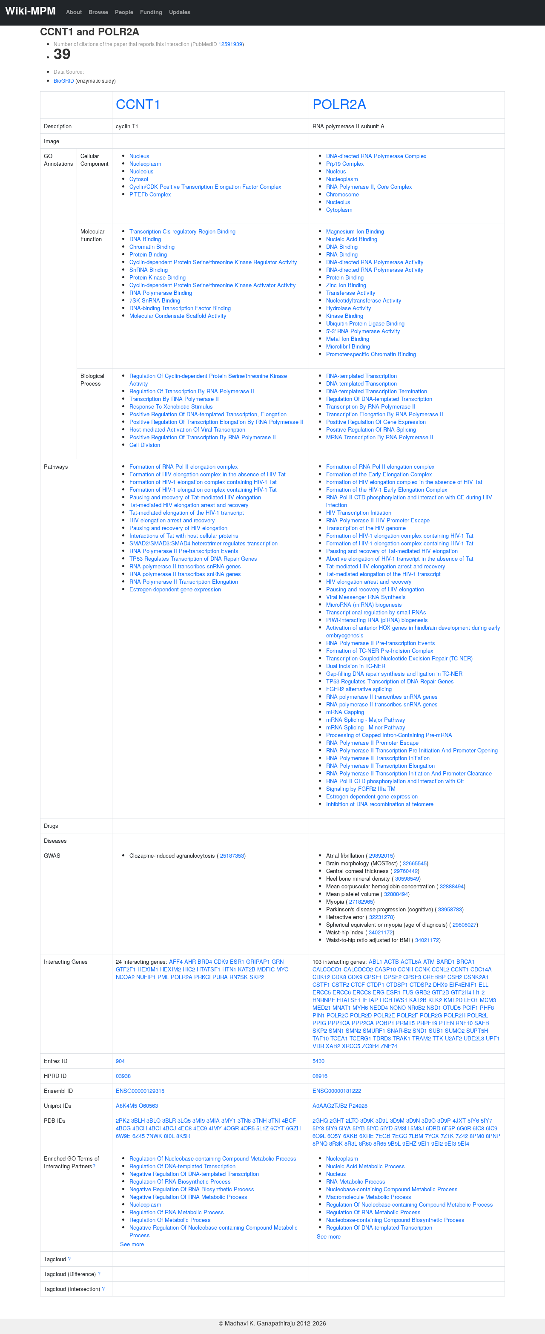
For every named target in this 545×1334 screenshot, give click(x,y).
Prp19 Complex (345, 163)
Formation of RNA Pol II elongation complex (183, 466)
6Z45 (138, 1136)
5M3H (401, 1128)
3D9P (444, 1120)
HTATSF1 (209, 969)
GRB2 (422, 992)
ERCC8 (362, 992)
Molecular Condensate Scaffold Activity (178, 315)
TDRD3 (382, 1038)
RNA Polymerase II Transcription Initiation (378, 758)
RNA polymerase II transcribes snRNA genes (185, 566)
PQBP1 (385, 1023)
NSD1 (434, 1007)
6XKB (350, 1136)
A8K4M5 (126, 1105)
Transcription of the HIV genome (366, 528)
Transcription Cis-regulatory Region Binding (182, 231)
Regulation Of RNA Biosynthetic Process (180, 1181)
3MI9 (198, 1120)
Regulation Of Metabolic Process (170, 1220)
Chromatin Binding (152, 246)
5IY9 (331, 1128)
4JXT (459, 1120)
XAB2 (333, 1046)
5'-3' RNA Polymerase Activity (363, 331)
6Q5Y (334, 1136)
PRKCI (202, 977)
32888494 (452, 886)
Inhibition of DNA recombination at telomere (379, 804)
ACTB (391, 961)
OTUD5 (452, 1007)
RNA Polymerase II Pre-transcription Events (183, 551)
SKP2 (257, 977)
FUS (407, 992)
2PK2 (122, 1120)
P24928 (358, 1105)
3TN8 (244, 1120)
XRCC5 (351, 1046)
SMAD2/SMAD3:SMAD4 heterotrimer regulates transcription (203, 543)
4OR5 (248, 1128)
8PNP (493, 1136)
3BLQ (153, 1120)
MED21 (322, 1007)
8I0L (169, 1136)
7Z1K (447, 1136)
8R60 (365, 1143)
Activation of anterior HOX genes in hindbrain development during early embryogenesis (413, 631)
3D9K (367, 1120)
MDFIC (266, 969)
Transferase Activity (351, 292)
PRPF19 (426, 1023)
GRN (278, 961)
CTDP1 (375, 984)
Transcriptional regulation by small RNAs (376, 612)
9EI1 (424, 1143)
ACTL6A (411, 961)
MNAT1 (342, 1007)
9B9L (394, 1143)
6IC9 (491, 1128)
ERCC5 (322, 992)
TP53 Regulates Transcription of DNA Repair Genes (193, 558)
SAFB (481, 1023)
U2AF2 (453, 1038)
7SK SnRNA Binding (154, 300)
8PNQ (320, 1143)
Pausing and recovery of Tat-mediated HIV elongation (195, 497)
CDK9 (221, 961)
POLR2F (407, 1015)
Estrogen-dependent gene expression (175, 589)
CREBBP (434, 977)
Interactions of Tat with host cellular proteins (183, 535)
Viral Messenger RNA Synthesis (366, 597)
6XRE (366, 1136)
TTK (438, 1038)
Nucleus (139, 156)
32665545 (415, 863)
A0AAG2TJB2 (330, 1105)
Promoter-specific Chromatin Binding (371, 354)
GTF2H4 (461, 992)
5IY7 (486, 1120)
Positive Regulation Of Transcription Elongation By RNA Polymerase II (216, 422)
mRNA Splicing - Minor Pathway (365, 727)
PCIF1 (470, 1007)
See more (132, 1244)
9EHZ (409, 1143)
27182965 (361, 901)
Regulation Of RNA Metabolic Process (176, 1212)
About (74, 12)
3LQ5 (184, 1120)
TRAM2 (421, 1038)
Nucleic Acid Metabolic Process (365, 1166)
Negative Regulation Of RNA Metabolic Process (188, 1197)
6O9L (319, 1136)
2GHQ (320, 1120)
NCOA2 (125, 977)
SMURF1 (374, 1030)
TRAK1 (401, 1038)
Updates (179, 12)
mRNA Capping (345, 712)
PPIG (319, 1023)
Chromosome (342, 194)
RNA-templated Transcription (361, 376)
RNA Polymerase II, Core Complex (369, 186)
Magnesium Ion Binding (355, 231)
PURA (220, 977)
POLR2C (337, 1015)
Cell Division (144, 445)
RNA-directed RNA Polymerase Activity (375, 269)
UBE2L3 (474, 1038)
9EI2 (437, 1143)
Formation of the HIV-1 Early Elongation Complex (386, 489)
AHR (190, 961)
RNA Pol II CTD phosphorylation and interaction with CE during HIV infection (409, 501)
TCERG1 (360, 1038)
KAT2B (246, 969)
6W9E (123, 1136)
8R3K (336, 1143)
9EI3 (450, 1143)
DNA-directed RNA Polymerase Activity (375, 262)
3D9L (382, 1120)
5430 (318, 1061)
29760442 (406, 871)
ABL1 (375, 961)
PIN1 (319, 1015)
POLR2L (477, 1015)
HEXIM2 (170, 969)
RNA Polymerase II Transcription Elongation (183, 581)
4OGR (231, 1128)
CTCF (358, 984)
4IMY (215, 1128)
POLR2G (431, 1015)
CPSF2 (393, 977)
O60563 (148, 1105)
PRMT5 (405, 1023)
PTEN (446, 1023)
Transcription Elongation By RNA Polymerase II (384, 414)
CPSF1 (373, 977)
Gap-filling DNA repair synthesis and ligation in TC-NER (394, 673)
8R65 (379, 1143)
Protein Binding (148, 254)
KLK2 (435, 1000)
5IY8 (318, 1128)
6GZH (293, 1128)
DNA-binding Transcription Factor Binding (180, 308)
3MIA (213, 1120)
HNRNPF (324, 1000)
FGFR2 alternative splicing (359, 689)
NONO (398, 1007)
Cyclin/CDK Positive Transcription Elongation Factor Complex (205, 186)
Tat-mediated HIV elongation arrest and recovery (189, 505)
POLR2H (454, 1015)
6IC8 (478, 1128)
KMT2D (453, 1000)
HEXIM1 (148, 969)
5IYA (345, 1128)
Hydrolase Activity (348, 308)
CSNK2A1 (476, 977)
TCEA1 (339, 1038)
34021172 (381, 932)
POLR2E (384, 1015)
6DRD (433, 1128)
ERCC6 (342, 992)
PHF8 (487, 1007)
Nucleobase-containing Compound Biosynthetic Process (395, 1220)
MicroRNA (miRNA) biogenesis (364, 604)
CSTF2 (340, 984)
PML (163, 977)
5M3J (417, 1128)
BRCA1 (465, 961)
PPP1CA (339, 1023)
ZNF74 (389, 1046)
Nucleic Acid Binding (351, 239)
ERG (378, 992)
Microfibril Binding (348, 346)
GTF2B (440, 992)
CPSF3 (412, 977)
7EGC (399, 1136)
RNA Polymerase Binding (160, 292)
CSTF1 (321, 984)
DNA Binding (145, 239)
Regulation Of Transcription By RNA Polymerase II (191, 391)
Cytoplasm (339, 209)
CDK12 (321, 977)
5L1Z (262, 1128)
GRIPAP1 (258, 961)
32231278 (381, 917)
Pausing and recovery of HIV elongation (178, 528)
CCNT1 (138, 103)
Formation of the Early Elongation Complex (379, 474)
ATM (429, 961)
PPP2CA (363, 1023)
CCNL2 (440, 969)
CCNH (405, 969)
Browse (98, 12)
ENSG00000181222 (337, 1090)
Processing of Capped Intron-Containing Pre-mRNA (389, 735)
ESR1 (237, 961)
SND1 (420, 1030)
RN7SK (238, 977)
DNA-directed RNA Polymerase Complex (376, 156)
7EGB (383, 1136)
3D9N (413, 1120)
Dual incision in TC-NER (355, 666)
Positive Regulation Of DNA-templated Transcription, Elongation (208, 414)
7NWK (154, 1136)
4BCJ (169, 1128)
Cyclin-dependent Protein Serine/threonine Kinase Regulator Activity (213, 262)
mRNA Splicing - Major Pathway (365, 719)
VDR (318, 1046)
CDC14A (481, 969)
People (124, 12)
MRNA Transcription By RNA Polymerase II (379, 437)
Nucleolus (141, 171)
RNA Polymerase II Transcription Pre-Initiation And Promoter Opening (412, 750)
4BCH (139, 1128)
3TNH (259, 1120)
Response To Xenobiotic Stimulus (171, 406)
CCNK (422, 969)
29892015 (381, 855)
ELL (483, 984)
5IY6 (473, 1120)
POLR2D (361, 1015)
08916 (320, 1076)
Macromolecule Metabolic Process (368, 1197)
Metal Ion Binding (347, 338)
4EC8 (185, 1128)
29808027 (464, 924)
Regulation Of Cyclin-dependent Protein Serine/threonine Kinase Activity (208, 379)
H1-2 (479, 992)
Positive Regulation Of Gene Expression (376, 422)
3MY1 (228, 1120)
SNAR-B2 (399, 1030)
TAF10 (321, 1038)
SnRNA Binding (148, 269)
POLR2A (339, 103)
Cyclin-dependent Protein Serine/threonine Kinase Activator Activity (212, 285)
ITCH (386, 1000)
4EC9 (200, 1128)
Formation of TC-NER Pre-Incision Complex (379, 650)
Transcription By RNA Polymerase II (174, 399)
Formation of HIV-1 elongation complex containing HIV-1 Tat (203, 482)
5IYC (373, 1128)
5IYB (359, 1128)
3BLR (169, 1120)
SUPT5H (477, 1030)
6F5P (448, 1128)
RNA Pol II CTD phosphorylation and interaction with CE (395, 781)
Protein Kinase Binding (157, 277)
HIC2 (189, 969)
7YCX (432, 1136)
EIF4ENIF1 (463, 984)
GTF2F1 (126, 969)
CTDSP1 (397, 984)
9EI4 (463, 1143)
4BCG (123, 1128)
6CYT (277, 1128)
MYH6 (360, 1007)
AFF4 (176, 961)
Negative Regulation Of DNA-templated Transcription (194, 1174)
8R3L (350, 1143)
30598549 (407, 878)
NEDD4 (379, 1007)
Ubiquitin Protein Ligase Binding (365, 323)
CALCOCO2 (358, 969)
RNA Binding (342, 254)
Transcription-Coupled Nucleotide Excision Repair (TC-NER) (399, 658)
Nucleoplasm (145, 163)
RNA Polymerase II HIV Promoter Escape (378, 520)
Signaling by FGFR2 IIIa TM (361, 788)
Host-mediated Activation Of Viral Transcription (187, 429)
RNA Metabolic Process (355, 1181)
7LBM (416, 1136)
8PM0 (477, 1136)
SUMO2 (455, 1030)
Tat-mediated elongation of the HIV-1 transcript (186, 512)
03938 (123, 1076)
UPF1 (493, 1038)
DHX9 (440, 984)
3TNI (274, 1120)
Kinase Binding (344, 315)
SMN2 (353, 1030)
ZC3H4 (370, 1046)
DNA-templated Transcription (361, 383)
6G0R (464, 1128)
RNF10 (464, 1023)
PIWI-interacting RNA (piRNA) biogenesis (377, 620)
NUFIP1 (146, 977)
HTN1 (229, 969)
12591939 (230, 43)
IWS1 (400, 1000)
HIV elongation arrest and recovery (172, 520)
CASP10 (385, 969)
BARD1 (445, 961)
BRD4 (205, 961)
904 (120, 1061)
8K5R (183, 1136)
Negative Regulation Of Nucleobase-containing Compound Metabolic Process (213, 1231)
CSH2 (454, 977)
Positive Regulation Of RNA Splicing (371, 429)
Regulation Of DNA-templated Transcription (379, 399)
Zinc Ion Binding (346, 285)
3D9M (397, 1120)
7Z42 (462, 1136)
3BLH (138, 1120)
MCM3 (488, 1000)
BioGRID (64, 80)
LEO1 (471, 1000)
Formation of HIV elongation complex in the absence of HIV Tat (207, 474)
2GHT (337, 1120)
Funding (151, 12)
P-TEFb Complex (150, 194)
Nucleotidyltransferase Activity (364, 300)
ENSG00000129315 (140, 1090)
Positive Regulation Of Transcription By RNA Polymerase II (202, 437)
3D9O (429, 1120)
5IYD (386, 1128)
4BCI (155, 1128)
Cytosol (138, 179)
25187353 (232, 855)
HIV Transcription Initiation (358, 512)
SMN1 (336, 1030)
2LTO (352, 1120)
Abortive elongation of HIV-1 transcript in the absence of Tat (399, 558)
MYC (282, 969)
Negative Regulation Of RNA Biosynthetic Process (191, 1189)
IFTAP (370, 1000)
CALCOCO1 (327, 969)
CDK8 (339, 977)
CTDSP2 (420, 984)
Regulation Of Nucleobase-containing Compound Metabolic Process (212, 1158)
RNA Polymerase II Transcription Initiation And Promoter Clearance (409, 773)
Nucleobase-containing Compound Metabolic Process (392, 1189)
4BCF (289, 1120)
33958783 (450, 909)
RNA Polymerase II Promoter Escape (372, 742)
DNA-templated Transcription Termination (376, 391)
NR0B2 (416, 1007)
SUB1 (436, 1030)
